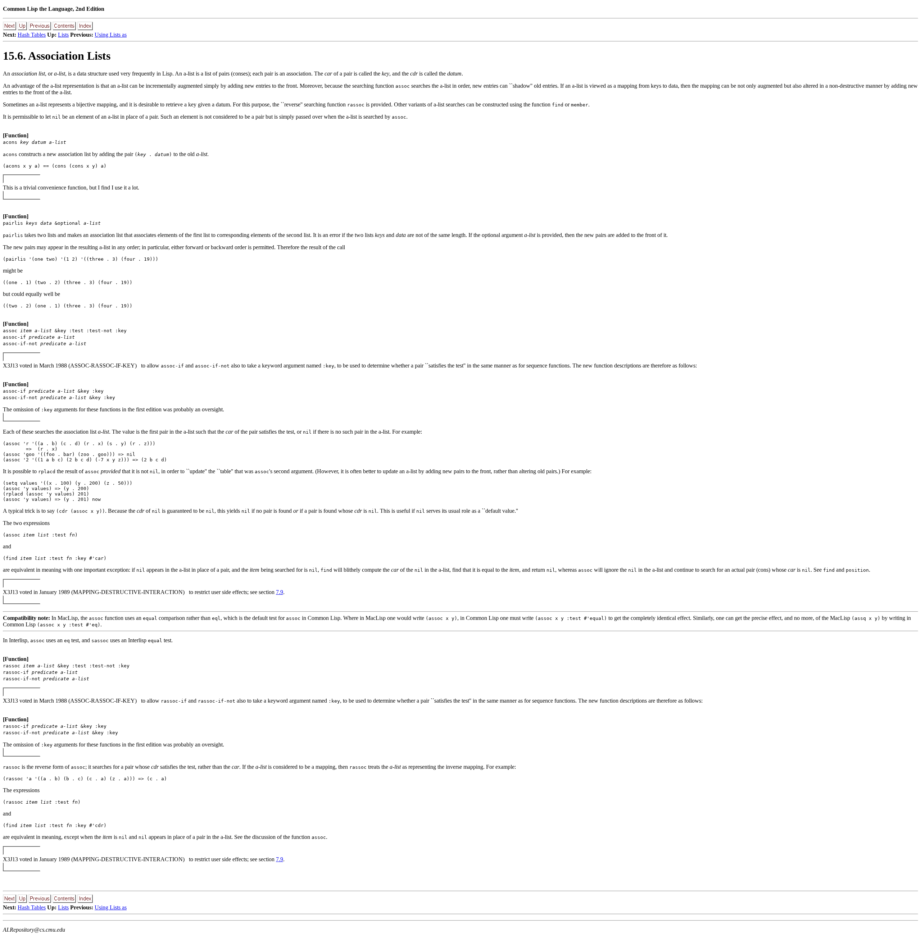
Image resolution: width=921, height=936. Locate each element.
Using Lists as (111, 35)
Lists (63, 35)
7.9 (279, 592)
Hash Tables (32, 35)
